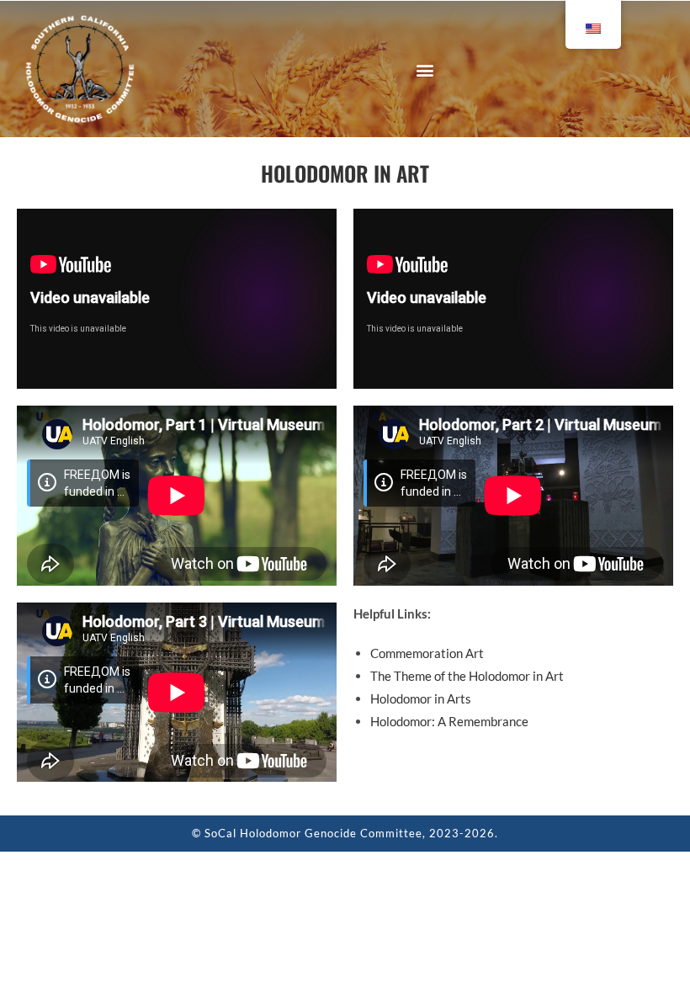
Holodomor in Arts (420, 698)
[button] (424, 69)
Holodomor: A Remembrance (449, 721)
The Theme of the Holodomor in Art (467, 675)
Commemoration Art (427, 653)
